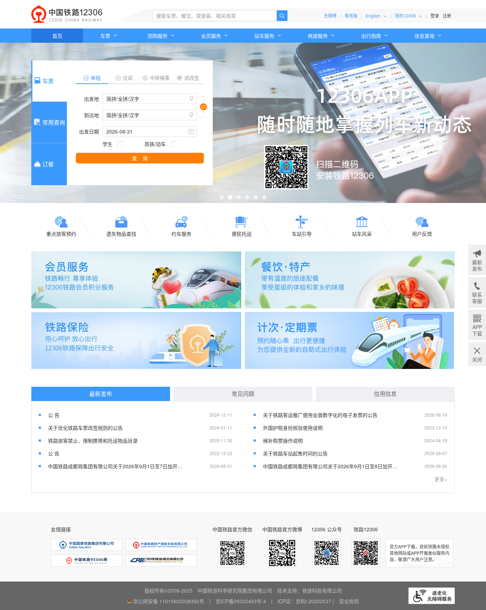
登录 (434, 15)
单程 (96, 77)
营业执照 (349, 601)
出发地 (91, 98)
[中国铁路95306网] (86, 560)
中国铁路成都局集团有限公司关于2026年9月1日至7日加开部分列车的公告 (116, 466)
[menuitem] (376, 16)
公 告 (53, 414)
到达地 (91, 115)
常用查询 (53, 122)
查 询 (140, 158)
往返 (128, 77)
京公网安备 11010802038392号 (168, 601)
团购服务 (158, 35)
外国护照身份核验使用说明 (293, 427)
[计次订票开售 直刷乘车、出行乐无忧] (350, 340)
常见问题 (243, 394)
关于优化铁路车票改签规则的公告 (85, 427)
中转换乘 (160, 77)
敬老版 (351, 15)
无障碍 (330, 15)
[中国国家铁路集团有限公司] (86, 545)
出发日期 (89, 131)
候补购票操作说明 (283, 440)
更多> (440, 479)
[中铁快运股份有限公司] (161, 560)
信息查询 (425, 35)
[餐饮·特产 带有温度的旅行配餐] (350, 279)
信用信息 (385, 394)
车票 (106, 35)
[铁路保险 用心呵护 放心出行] (136, 340)
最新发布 (100, 394)
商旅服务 (318, 35)
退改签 (191, 77)
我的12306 (406, 15)
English (373, 15)
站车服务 (265, 35)
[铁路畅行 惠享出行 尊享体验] (136, 279)
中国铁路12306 (66, 14)
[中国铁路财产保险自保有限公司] (161, 545)
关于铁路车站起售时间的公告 (295, 453)
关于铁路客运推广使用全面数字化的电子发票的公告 (320, 414)
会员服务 (211, 35)
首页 (57, 35)
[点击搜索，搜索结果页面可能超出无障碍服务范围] (282, 15)
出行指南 (371, 35)
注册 (447, 15)
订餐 (48, 164)
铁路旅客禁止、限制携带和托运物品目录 (93, 440)
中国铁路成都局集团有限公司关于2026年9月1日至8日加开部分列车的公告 (330, 466)
